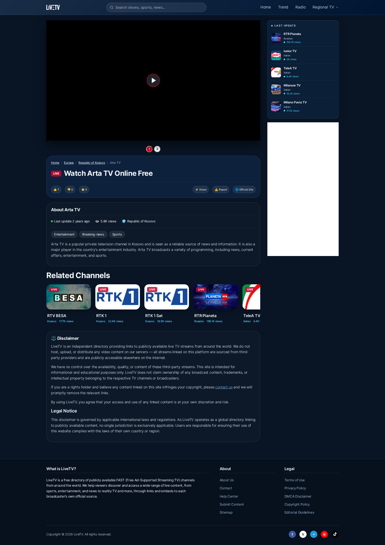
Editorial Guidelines (299, 512)
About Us (227, 480)
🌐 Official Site (244, 189)
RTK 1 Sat (153, 315)
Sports (117, 234)
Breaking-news (93, 234)
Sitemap (226, 512)
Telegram (313, 533)
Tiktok (335, 533)
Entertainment (64, 234)
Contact (226, 488)
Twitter (303, 533)
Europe (69, 162)
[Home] (53, 7)
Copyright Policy (297, 504)
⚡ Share (201, 189)
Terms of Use (295, 480)
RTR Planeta (205, 315)
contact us (223, 387)
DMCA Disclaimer (298, 496)
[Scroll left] (47, 301)
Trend (283, 7)
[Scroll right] (260, 301)
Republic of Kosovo (91, 162)
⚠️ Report (221, 189)
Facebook (292, 533)
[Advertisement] (303, 189)
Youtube (324, 533)
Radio (300, 7)
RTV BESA (56, 315)
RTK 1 (101, 315)
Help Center (229, 496)
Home (265, 7)
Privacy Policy (295, 488)
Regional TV (323, 7)
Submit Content (232, 504)
